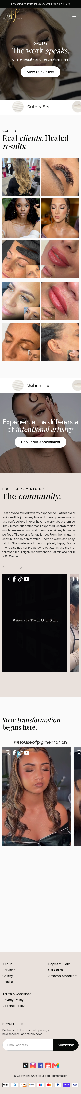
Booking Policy (13, 1006)
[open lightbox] (40, 260)
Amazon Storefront (62, 976)
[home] (12, 15)
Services (8, 970)
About (7, 964)
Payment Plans (59, 964)
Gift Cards (55, 970)
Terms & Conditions (16, 994)
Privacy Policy (13, 1000)
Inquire (7, 982)
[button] (74, 15)
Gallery (7, 976)
